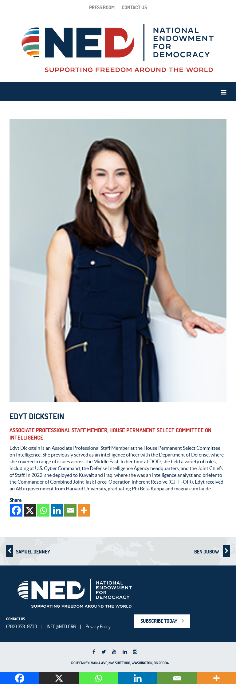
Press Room (102, 7)
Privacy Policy (98, 626)
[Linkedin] (57, 510)
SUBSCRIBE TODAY (158, 621)
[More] (84, 510)
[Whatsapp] (43, 510)
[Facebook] (16, 510)
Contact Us (134, 7)
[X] (30, 510)
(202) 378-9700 (21, 626)
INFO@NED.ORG (61, 626)
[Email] (70, 510)
